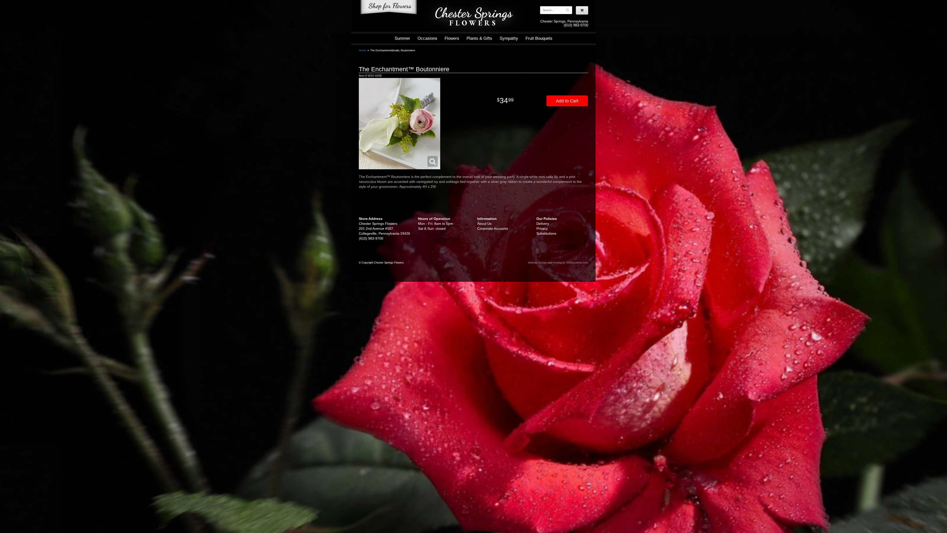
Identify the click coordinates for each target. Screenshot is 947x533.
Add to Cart (567, 100)
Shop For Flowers (389, 8)
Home (362, 50)
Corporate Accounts (492, 228)
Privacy (542, 228)
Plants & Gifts (479, 38)
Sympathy (509, 38)
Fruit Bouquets (539, 38)
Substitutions (546, 233)
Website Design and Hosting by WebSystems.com (558, 262)
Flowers (452, 38)
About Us (484, 224)
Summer (402, 38)
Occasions (427, 38)
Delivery (542, 224)
